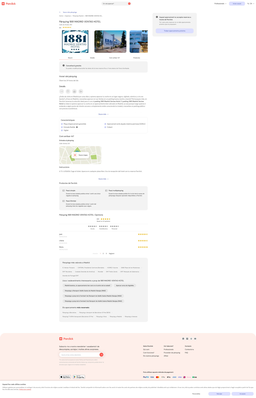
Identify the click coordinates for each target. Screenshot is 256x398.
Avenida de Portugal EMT (70, 276)
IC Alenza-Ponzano (68, 268)
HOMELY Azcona (112, 268)
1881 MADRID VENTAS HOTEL (94, 16)
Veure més (102, 114)
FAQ (186, 353)
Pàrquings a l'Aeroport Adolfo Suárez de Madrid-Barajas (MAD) (85, 291)
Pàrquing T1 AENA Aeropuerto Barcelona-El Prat (78, 316)
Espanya (68, 16)
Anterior (95, 253)
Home (61, 16)
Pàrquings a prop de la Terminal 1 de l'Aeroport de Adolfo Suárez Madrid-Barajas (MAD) (93, 296)
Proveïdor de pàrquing (172, 353)
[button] (77, 127)
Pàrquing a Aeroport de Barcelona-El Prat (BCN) (95, 312)
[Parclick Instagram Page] (183, 338)
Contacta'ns (189, 349)
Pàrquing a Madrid (116, 316)
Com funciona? (148, 353)
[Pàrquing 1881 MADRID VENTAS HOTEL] (75, 41)
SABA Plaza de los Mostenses (130, 268)
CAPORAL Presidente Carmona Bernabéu (91, 268)
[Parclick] (9, 3)
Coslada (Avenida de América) (85, 272)
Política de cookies (25, 389)
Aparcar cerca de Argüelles (125, 285)
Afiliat (166, 356)
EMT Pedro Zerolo (112, 272)
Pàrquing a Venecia (131, 316)
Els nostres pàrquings (151, 356)
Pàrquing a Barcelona (69, 312)
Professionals (169, 349)
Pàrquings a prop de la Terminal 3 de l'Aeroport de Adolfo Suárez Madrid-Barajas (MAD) (93, 301)
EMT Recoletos (67, 272)
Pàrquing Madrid (78, 16)
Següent (111, 253)
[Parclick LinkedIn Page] (187, 338)
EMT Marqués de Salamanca (130, 272)
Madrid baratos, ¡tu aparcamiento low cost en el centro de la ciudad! (87, 285)
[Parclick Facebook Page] (191, 338)
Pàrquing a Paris (101, 316)
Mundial (100, 272)
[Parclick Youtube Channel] (195, 338)
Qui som (146, 349)
